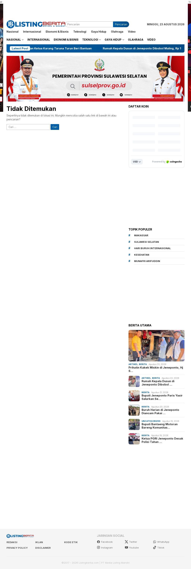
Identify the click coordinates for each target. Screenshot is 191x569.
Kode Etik (71, 542)
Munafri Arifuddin (147, 261)
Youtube (134, 547)
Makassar (141, 235)
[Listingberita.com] (36, 24)
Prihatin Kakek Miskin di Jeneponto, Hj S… (156, 369)
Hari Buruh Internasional (152, 248)
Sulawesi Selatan (146, 241)
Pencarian (121, 24)
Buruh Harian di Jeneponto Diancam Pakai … (160, 411)
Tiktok (160, 547)
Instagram (107, 547)
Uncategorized (151, 421)
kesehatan (141, 254)
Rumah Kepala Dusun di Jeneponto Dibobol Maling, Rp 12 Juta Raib (132, 48)
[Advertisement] (95, 8)
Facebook (107, 541)
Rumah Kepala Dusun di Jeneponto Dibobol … (158, 383)
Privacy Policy (17, 547)
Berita (143, 364)
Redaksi (12, 542)
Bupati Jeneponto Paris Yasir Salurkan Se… (162, 397)
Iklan (39, 542)
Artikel (133, 364)
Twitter (133, 541)
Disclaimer (43, 547)
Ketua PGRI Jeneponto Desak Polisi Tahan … (162, 440)
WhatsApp (163, 541)
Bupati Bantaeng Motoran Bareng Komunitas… (160, 426)
